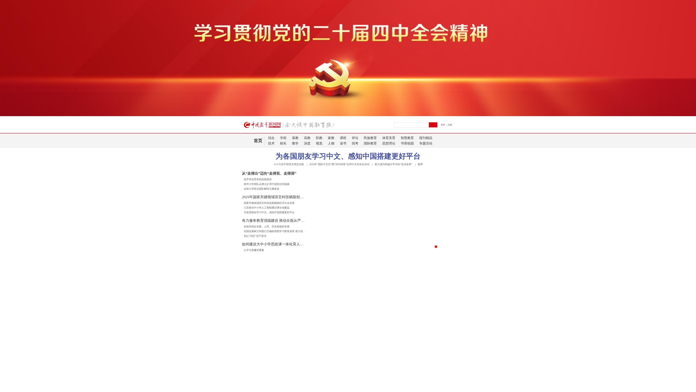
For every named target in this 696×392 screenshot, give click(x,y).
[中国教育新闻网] (290, 126)
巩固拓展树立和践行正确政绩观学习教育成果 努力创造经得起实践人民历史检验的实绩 (274, 231)
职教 (319, 138)
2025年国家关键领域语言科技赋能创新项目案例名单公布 (273, 197)
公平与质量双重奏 (254, 250)
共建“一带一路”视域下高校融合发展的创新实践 (268, 371)
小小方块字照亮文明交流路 (289, 164)
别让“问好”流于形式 (255, 236)
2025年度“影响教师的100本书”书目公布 (418, 316)
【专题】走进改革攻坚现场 (263, 297)
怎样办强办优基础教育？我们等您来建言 (419, 319)
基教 (295, 138)
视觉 (319, 143)
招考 (355, 143)
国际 (357, 311)
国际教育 (370, 143)
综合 (271, 138)
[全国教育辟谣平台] (421, 291)
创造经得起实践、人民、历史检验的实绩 (266, 226)
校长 (283, 143)
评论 (355, 138)
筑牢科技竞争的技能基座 (258, 179)
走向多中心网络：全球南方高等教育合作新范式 (268, 365)
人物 (331, 143)
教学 (295, 143)
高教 (307, 138)
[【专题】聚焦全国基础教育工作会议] (348, 291)
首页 (258, 140)
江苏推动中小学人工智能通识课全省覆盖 (266, 207)
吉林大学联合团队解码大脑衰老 (261, 188)
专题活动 (425, 143)
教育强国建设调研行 (327, 358)
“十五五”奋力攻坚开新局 (330, 385)
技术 (271, 143)
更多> (307, 346)
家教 (331, 138)
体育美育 (388, 138)
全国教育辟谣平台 (403, 297)
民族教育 (370, 138)
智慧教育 (407, 138)
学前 (283, 138)
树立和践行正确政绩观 (329, 371)
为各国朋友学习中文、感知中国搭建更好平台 (348, 156)
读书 (343, 143)
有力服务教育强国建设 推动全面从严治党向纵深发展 (273, 220)
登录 (443, 125)
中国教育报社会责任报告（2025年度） (417, 312)
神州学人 (432, 352)
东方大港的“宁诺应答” (254, 358)
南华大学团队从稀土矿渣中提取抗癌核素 (266, 184)
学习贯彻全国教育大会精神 (331, 365)
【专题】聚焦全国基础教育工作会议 (341, 297)
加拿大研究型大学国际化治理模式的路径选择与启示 (271, 385)
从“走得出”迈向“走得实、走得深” (269, 173)
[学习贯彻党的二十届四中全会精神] (348, 115)
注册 (450, 125)
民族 (340, 311)
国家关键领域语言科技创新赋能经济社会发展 (269, 203)
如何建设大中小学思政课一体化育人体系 (273, 244)
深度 (307, 143)
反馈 (687, 333)
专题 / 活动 (350, 346)
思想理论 (388, 143)
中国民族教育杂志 (406, 358)
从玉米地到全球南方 (253, 378)
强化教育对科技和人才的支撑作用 (335, 378)
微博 (420, 164)
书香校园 (407, 143)
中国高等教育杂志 (437, 358)
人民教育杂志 (403, 345)
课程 (343, 138)
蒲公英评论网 (434, 345)
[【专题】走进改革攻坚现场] (275, 291)
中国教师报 (401, 352)
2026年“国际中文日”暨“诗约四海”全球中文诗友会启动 (339, 164)
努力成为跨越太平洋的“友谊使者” (393, 164)
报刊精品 (425, 138)
